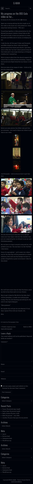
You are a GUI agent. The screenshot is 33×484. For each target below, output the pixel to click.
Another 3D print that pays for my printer (15, 418)
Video (17, 322)
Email (3, 371)
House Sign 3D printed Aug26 (11, 411)
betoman (24, 19)
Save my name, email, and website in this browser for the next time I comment (15, 387)
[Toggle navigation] (2, 8)
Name (3, 364)
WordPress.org (6, 440)
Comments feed (7, 438)
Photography (11, 322)
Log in (4, 434)
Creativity (5, 322)
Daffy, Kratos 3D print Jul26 (10, 413)
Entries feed (6, 436)
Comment (4, 342)
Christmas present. (7, 241)
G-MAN (16, 3)
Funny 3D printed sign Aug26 (11, 409)
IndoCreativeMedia (16, 481)
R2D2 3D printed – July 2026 (10, 415)
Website (3, 379)
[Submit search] (30, 8)
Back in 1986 (27, 327)
